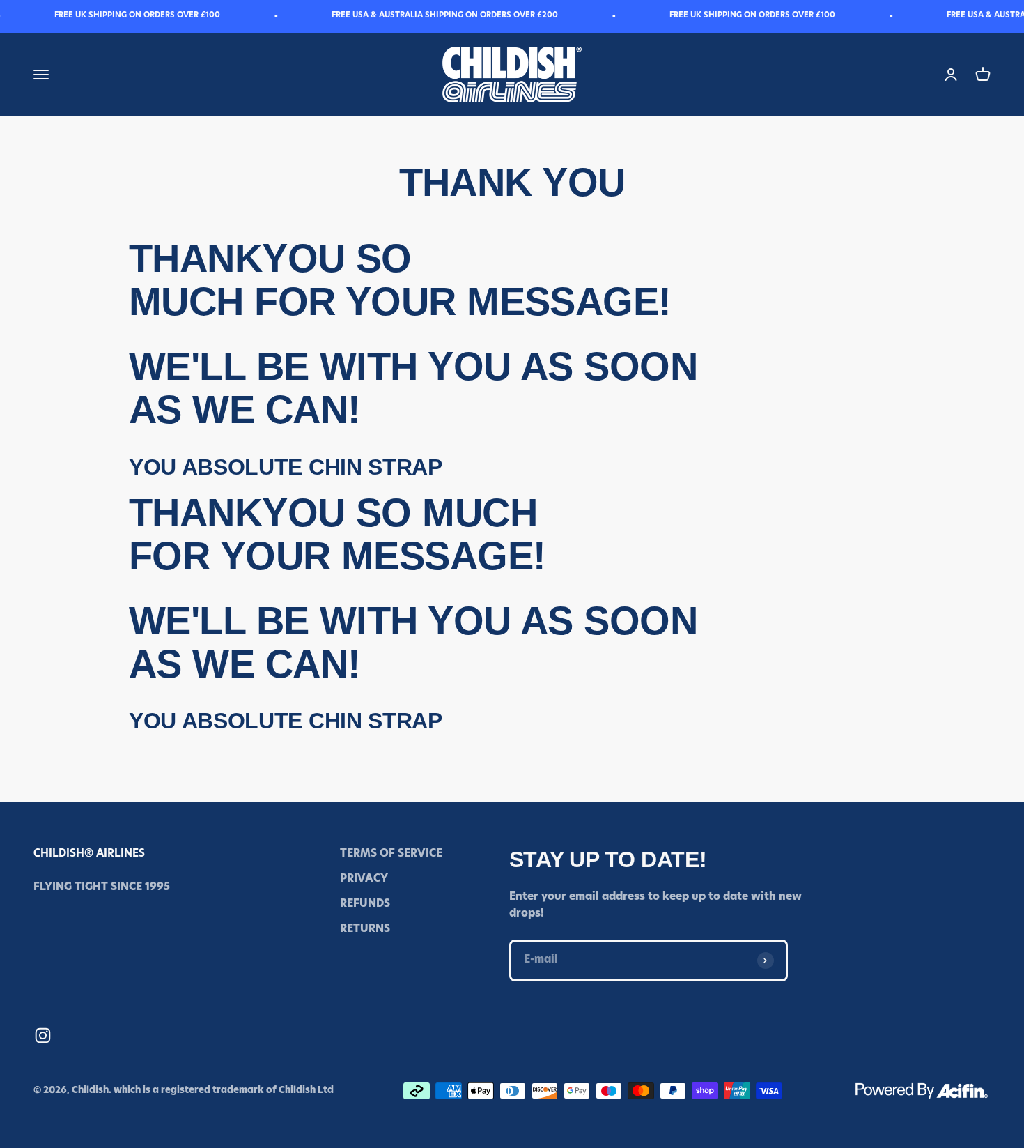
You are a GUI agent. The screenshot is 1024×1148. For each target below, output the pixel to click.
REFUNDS (365, 904)
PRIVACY (364, 879)
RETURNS (365, 929)
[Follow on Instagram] (42, 1035)
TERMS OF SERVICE (391, 854)
